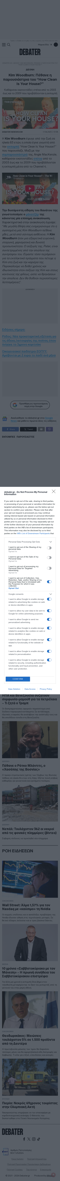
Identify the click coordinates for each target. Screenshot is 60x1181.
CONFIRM (18, 679)
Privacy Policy (46, 689)
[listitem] (30, 541)
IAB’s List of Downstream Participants (33, 533)
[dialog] (30, 590)
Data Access (30, 689)
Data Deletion (14, 689)
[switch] (49, 548)
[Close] (54, 492)
